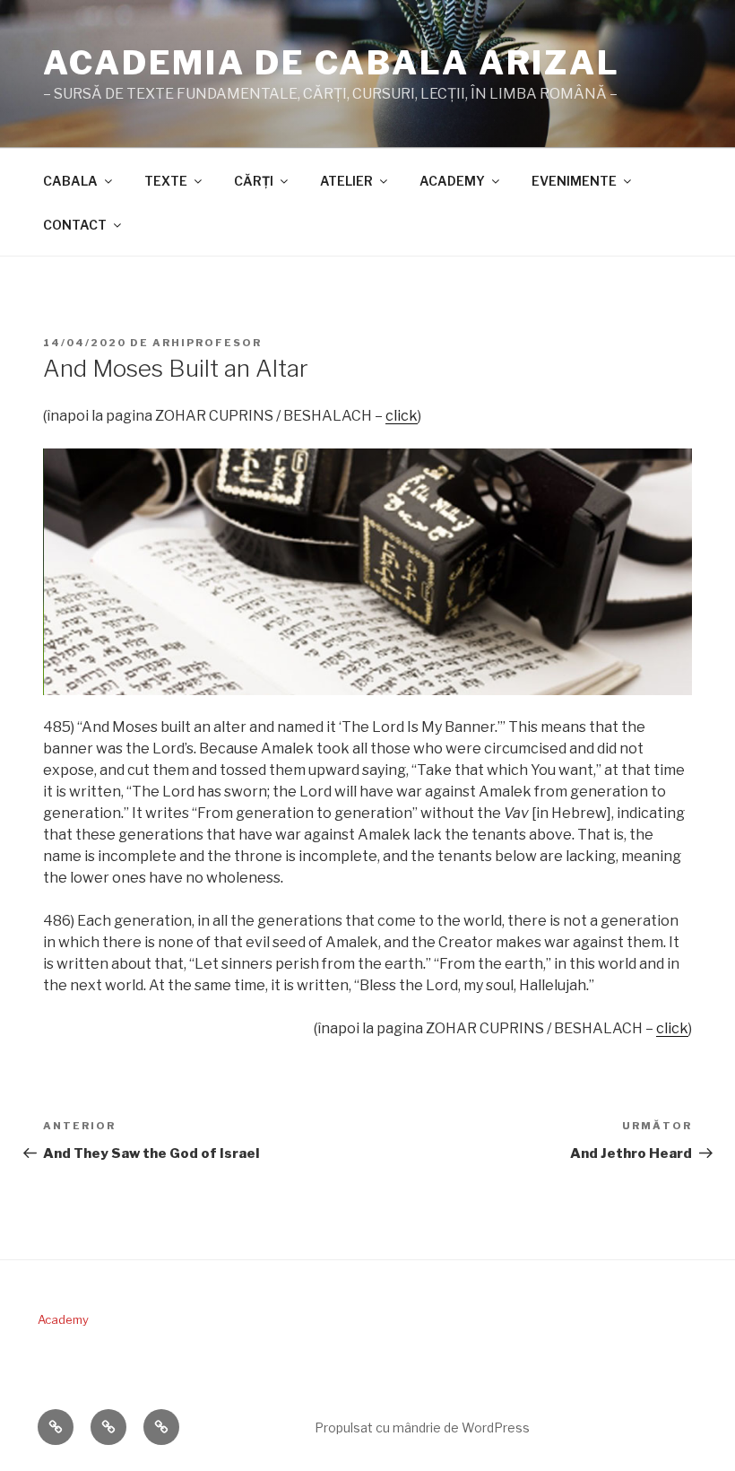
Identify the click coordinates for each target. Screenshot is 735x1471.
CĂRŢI (253, 180)
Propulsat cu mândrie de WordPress (422, 1427)
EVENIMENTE (574, 180)
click (401, 415)
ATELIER (346, 180)
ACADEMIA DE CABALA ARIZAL (331, 63)
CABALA (70, 180)
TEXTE (165, 180)
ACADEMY (452, 180)
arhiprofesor (207, 342)
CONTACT (75, 224)
